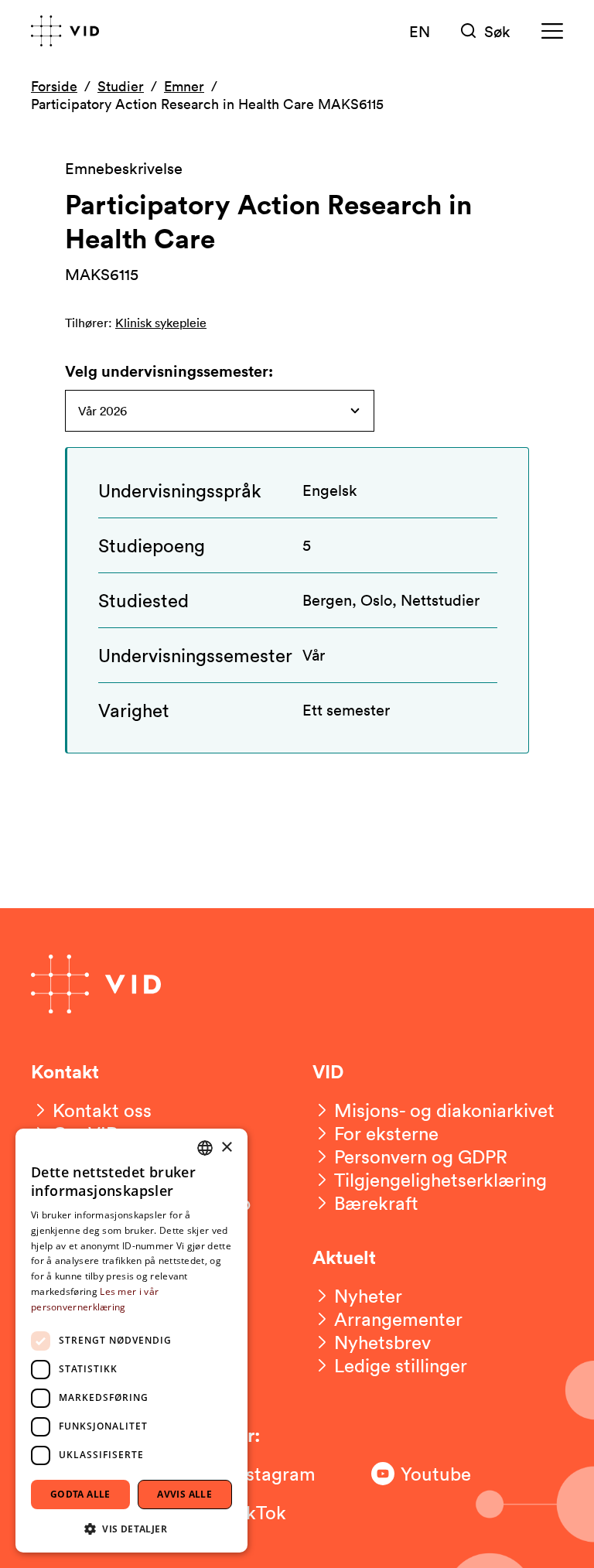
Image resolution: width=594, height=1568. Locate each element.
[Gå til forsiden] (65, 30)
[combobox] (205, 1148)
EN (419, 31)
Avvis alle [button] (184, 1494)
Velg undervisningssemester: (169, 371)
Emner (184, 86)
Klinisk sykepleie (161, 322)
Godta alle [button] (80, 1494)
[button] (131, 1528)
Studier (120, 86)
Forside (54, 86)
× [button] (226, 1147)
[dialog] (131, 1341)
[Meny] (552, 31)
